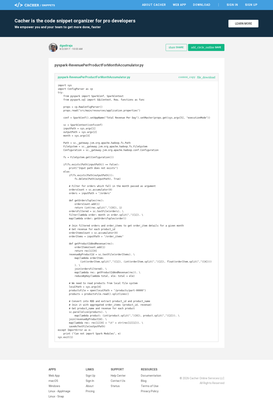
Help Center (118, 375)
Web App (179, 4)
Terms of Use (149, 386)
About (90, 386)
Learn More (243, 23)
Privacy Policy (149, 391)
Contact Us (118, 380)
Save (206, 47)
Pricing (90, 391)
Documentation (151, 375)
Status (115, 386)
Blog (143, 380)
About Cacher (154, 4)
